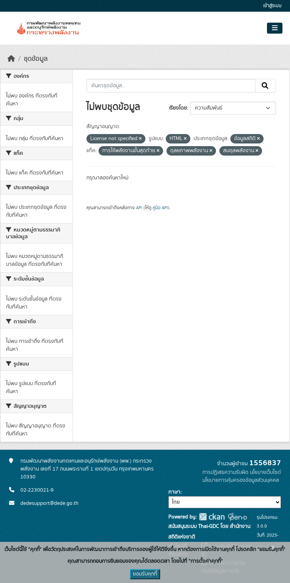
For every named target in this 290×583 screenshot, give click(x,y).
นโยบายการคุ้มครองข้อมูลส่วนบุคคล (240, 480)
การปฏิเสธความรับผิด (225, 472)
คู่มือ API (160, 207)
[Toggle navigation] (274, 28)
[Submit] (265, 86)
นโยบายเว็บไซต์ (265, 472)
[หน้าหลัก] (11, 59)
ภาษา (174, 492)
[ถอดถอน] (140, 139)
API (139, 207)
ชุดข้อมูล (36, 59)
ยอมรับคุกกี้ (145, 574)
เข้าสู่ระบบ (272, 5)
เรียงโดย (178, 108)
